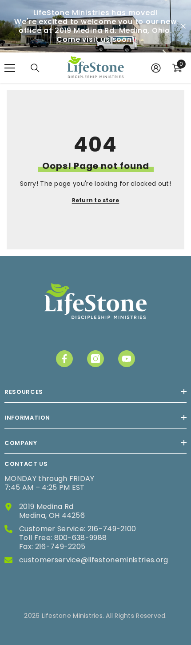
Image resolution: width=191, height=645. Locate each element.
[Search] (35, 68)
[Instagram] (95, 358)
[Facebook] (64, 358)
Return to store (95, 200)
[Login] (156, 68)
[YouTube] (126, 358)
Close (183, 26)
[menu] (9, 68)
